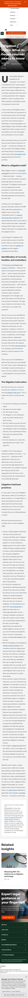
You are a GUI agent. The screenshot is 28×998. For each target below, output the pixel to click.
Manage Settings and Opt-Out (14, 995)
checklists (22, 793)
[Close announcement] (25, 2)
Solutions (12, 12)
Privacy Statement (15, 991)
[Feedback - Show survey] (1, 968)
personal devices (20, 346)
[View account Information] (5, 29)
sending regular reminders (11, 645)
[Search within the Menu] (2, 33)
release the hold (17, 745)
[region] (14, 986)
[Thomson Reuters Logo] (14, 8)
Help (11, 25)
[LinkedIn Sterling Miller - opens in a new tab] (5, 64)
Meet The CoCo (12, 5)
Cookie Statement (6, 991)
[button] (14, 924)
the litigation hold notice (12, 392)
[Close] (26, 976)
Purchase (12, 18)
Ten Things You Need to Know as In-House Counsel (13, 817)
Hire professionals (15, 606)
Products (12, 15)
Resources (13, 22)
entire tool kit (13, 790)
